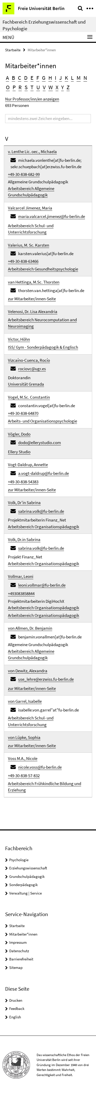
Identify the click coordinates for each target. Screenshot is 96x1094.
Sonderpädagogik (23, 884)
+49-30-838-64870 (23, 413)
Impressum (18, 942)
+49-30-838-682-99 (24, 174)
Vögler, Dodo (19, 434)
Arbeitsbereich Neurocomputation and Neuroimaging (42, 323)
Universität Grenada (26, 384)
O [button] (8, 87)
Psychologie (18, 859)
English (15, 1017)
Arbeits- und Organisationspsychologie (42, 421)
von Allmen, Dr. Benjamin (30, 628)
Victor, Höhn (19, 339)
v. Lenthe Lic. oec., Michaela (32, 151)
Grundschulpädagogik (27, 876)
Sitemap (16, 967)
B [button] (13, 77)
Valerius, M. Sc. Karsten (28, 245)
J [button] (60, 77)
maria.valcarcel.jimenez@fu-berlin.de (51, 216)
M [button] (79, 77)
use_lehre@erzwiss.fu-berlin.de (46, 679)
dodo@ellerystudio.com (39, 442)
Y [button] (62, 87)
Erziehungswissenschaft (28, 868)
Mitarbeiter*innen (23, 934)
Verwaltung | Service (25, 893)
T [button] (32, 87)
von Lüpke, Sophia (24, 737)
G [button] (44, 77)
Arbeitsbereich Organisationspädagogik (43, 526)
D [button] (26, 77)
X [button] (57, 87)
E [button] (32, 77)
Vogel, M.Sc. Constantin (29, 397)
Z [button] (68, 87)
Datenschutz (19, 950)
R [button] (20, 87)
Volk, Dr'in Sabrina (24, 502)
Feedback (16, 1008)
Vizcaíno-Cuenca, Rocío (29, 360)
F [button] (37, 77)
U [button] (38, 87)
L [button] (72, 77)
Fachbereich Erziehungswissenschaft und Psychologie (44, 25)
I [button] (55, 77)
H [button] (50, 77)
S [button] (26, 87)
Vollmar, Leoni (20, 576)
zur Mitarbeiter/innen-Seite (32, 299)
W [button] (50, 87)
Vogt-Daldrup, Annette (28, 464)
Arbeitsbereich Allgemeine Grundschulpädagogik (31, 192)
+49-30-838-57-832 (24, 775)
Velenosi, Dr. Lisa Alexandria (32, 311)
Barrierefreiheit (21, 959)
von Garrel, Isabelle (25, 701)
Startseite (12, 49)
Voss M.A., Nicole (22, 758)
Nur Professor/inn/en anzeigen (32, 99)
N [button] (85, 77)
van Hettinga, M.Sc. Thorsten (33, 282)
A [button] (7, 77)
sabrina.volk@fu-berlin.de (41, 511)
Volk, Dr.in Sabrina (24, 539)
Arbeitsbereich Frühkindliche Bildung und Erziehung (44, 787)
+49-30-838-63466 (23, 261)
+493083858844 (21, 593)
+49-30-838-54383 (23, 482)
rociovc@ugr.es (32, 369)
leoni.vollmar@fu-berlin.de (42, 585)
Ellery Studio (19, 452)
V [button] (44, 87)
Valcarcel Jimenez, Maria (30, 208)
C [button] (19, 77)
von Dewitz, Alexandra (27, 671)
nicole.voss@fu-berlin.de (40, 767)
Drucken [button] (15, 1000)
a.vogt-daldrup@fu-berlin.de (43, 473)
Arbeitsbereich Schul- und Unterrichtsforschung (31, 229)
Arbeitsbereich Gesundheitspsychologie (43, 269)
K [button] (66, 77)
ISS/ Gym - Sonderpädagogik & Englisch (43, 347)
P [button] (14, 87)
